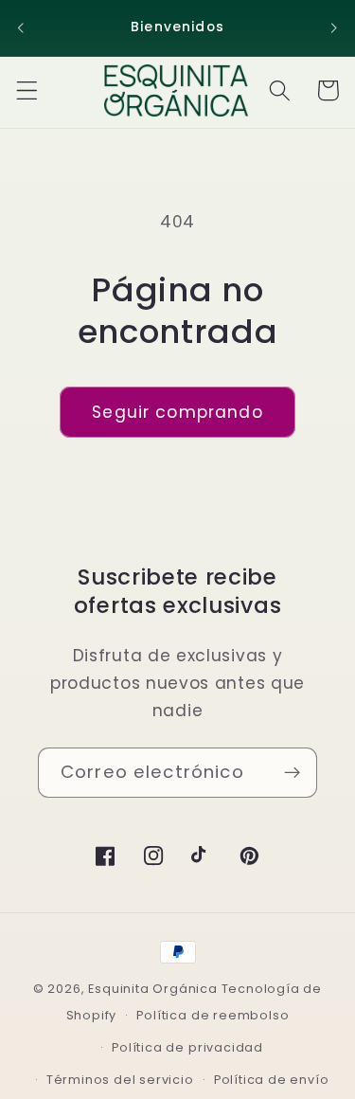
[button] (27, 90)
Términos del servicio (120, 1080)
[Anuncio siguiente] (334, 27)
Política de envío (271, 1080)
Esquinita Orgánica (153, 989)
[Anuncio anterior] (21, 27)
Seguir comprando (177, 412)
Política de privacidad (187, 1047)
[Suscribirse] (292, 773)
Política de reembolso (212, 1015)
